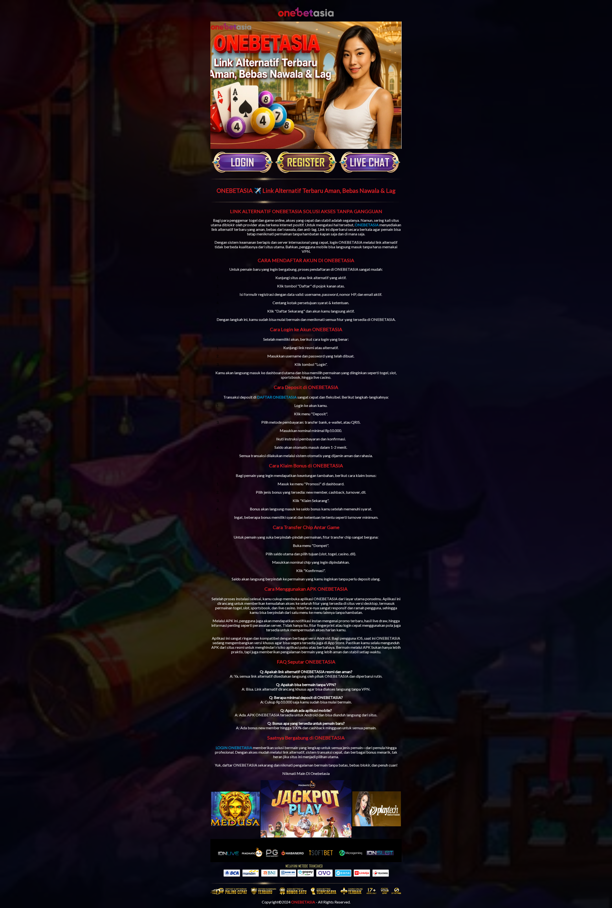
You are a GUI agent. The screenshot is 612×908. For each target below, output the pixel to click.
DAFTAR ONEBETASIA (277, 397)
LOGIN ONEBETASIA (234, 747)
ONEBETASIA (367, 224)
